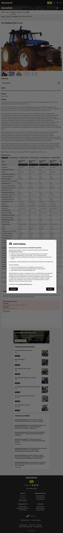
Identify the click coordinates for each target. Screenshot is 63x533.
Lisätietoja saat (20, 284)
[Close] (55, 241)
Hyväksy (50, 289)
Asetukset (13, 289)
